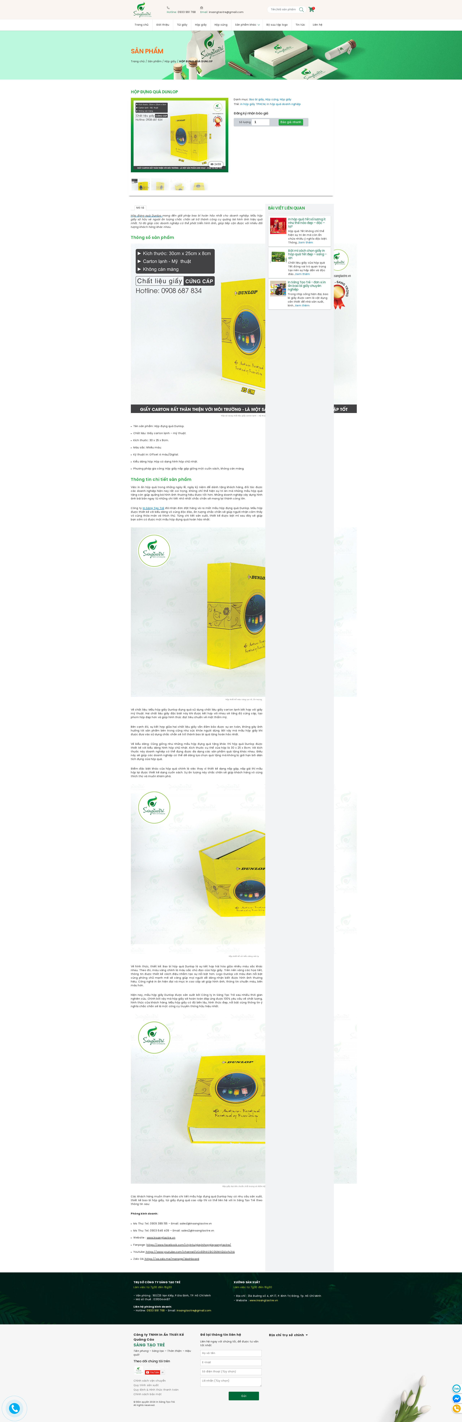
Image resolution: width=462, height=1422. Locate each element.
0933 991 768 (187, 12)
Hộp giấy (170, 61)
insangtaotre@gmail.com (226, 12)
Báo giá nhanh (290, 122)
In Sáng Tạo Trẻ (153, 508)
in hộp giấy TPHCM (252, 104)
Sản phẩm (155, 61)
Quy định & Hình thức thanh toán (156, 1390)
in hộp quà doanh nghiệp (284, 104)
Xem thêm (305, 242)
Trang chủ (138, 61)
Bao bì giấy (256, 99)
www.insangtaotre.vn (264, 1300)
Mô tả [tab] (140, 208)
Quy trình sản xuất (146, 1385)
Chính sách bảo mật (148, 1394)
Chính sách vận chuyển (150, 1381)
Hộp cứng (271, 99)
